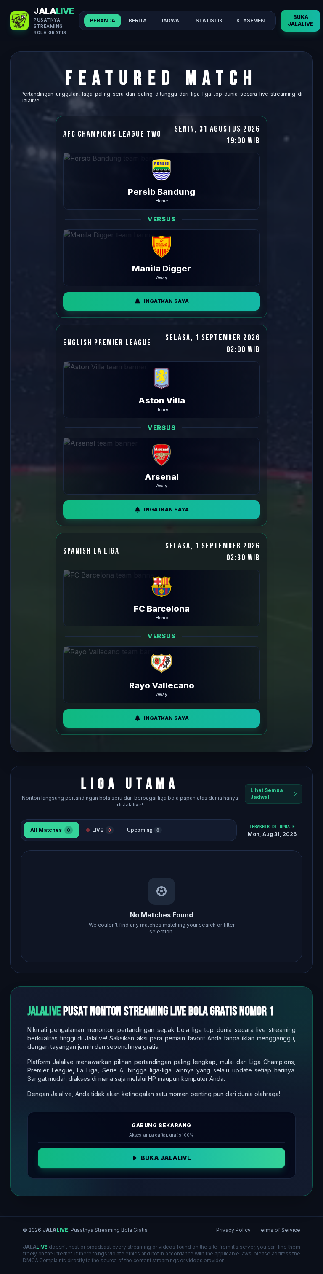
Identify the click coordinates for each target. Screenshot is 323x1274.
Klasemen (250, 20)
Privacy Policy (233, 1230)
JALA (55, 1230)
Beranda (102, 20)
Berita (138, 20)
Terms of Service (278, 1230)
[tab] (51, 830)
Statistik (209, 20)
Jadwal (171, 20)
